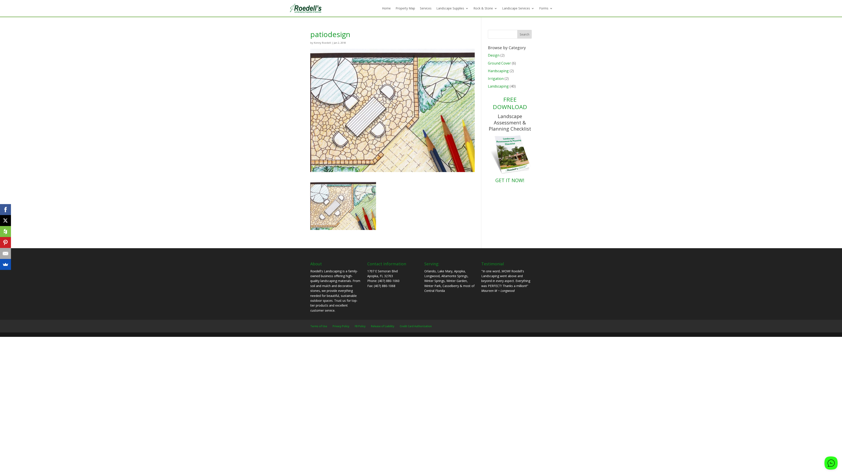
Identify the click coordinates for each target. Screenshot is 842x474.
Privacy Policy (341, 326)
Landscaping (498, 86)
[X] (5, 220)
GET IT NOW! (509, 180)
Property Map (405, 8)
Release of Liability (382, 326)
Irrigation (496, 78)
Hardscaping (498, 70)
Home (386, 8)
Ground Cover (499, 63)
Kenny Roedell (322, 42)
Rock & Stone (483, 8)
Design (493, 55)
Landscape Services (516, 8)
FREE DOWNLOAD (510, 103)
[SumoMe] (5, 264)
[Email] (5, 253)
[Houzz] (5, 231)
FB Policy (360, 326)
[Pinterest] (5, 242)
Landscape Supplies (450, 8)
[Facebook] (5, 209)
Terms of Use (318, 326)
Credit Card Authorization (416, 326)
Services (426, 8)
